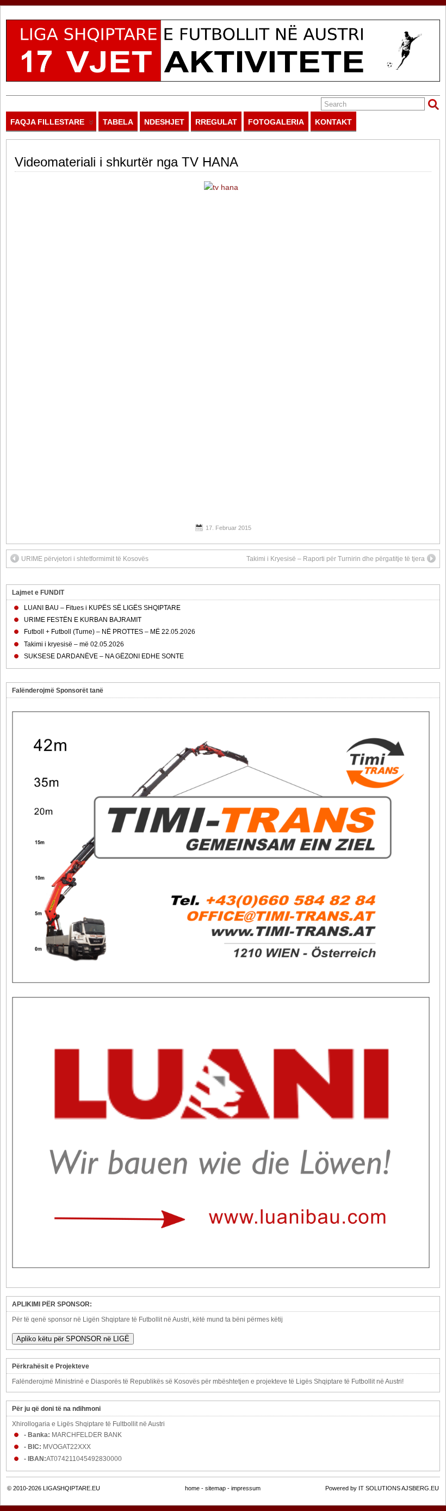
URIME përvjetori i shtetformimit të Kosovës (84, 559)
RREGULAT (216, 122)
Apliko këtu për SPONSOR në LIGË (72, 1339)
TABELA (118, 122)
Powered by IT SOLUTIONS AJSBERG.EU (382, 1488)
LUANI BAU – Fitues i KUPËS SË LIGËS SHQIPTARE (102, 608)
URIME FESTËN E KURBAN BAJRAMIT (82, 620)
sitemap (215, 1488)
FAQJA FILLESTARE (47, 122)
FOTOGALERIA (276, 122)
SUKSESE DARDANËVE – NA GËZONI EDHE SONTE (104, 656)
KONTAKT (333, 122)
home (192, 1488)
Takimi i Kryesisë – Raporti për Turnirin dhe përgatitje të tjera (335, 559)
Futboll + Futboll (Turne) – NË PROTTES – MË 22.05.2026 (109, 632)
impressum (246, 1488)
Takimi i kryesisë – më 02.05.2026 (74, 644)
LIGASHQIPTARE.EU (71, 1488)
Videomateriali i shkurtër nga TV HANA (126, 162)
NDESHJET (164, 122)
